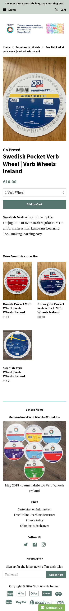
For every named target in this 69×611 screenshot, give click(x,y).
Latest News (34, 409)
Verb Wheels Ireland (46, 586)
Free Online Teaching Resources (34, 515)
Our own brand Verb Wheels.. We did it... (34, 417)
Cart (63, 10)
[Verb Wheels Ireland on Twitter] (26, 545)
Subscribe (56, 574)
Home (6, 47)
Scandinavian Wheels (28, 47)
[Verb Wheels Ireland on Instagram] (43, 545)
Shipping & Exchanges (34, 526)
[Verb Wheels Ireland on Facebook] (34, 545)
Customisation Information (34, 509)
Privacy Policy (34, 520)
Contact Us (53, 607)
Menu (11, 10)
